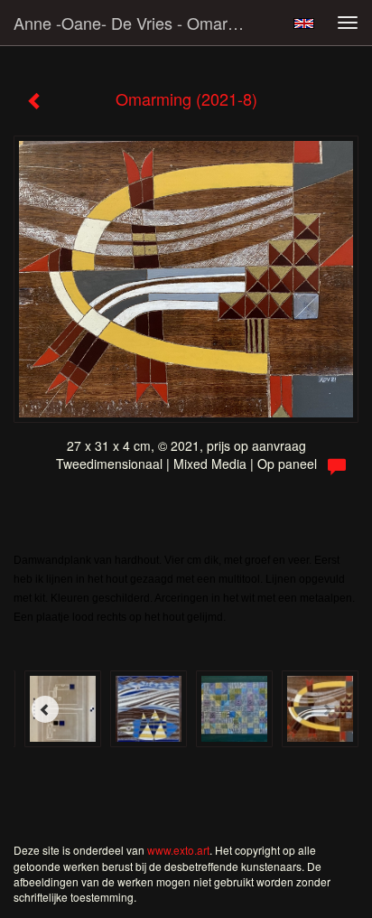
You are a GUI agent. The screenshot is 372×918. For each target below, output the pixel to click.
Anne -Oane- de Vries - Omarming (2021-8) (142, 22)
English (303, 23)
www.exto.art (178, 849)
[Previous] (45, 709)
